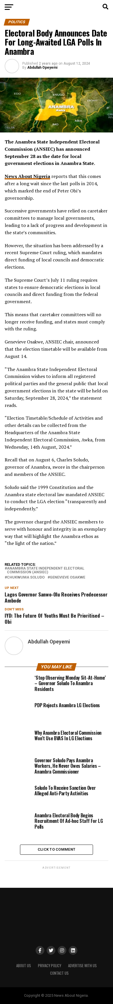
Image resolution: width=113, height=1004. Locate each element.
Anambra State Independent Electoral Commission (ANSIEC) (45, 570)
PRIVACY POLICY (49, 965)
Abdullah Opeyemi (42, 68)
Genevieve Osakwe (67, 577)
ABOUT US (23, 965)
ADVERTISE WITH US (82, 965)
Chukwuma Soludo (26, 577)
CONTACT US (59, 973)
